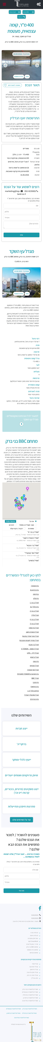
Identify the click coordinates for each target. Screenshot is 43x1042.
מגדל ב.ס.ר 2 (34, 611)
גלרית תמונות (18, 76)
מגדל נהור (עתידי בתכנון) (30, 636)
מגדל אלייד (35, 615)
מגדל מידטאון (34, 969)
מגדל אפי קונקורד (33, 670)
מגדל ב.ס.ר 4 (34, 619)
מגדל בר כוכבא (34, 644)
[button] (24, 500)
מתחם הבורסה (34, 953)
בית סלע (36, 598)
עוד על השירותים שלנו (21, 819)
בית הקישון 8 (35, 686)
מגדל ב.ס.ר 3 (34, 623)
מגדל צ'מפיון (34, 657)
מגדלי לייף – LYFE (33, 653)
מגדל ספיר (35, 964)
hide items (10, 521)
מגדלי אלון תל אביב (32, 972)
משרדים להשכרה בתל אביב (30, 1001)
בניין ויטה (36, 594)
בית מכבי (36, 682)
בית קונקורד (35, 586)
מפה (27, 76)
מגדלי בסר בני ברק (32, 975)
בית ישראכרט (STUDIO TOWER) (28, 674)
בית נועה (36, 661)
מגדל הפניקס (34, 665)
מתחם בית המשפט (32, 950)
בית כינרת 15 (34, 699)
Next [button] (37, 65)
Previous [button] (5, 65)
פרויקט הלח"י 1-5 (33, 691)
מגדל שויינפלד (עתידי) (31, 695)
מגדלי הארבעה (33, 967)
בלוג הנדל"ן (34, 978)
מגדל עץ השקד (34, 628)
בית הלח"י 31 (34, 607)
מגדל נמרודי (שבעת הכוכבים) (29, 640)
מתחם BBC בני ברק (12, 42)
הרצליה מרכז (34, 933)
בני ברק (22, 42)
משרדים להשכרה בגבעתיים (30, 992)
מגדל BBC (35, 678)
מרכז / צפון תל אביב (32, 944)
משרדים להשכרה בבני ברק (30, 989)
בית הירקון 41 (34, 590)
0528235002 (35, 915)
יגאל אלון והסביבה (33, 938)
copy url (20, 17)
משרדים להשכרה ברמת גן (30, 998)
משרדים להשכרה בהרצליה (30, 995)
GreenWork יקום (33, 941)
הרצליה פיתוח (34, 935)
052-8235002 (30, 191)
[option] (21, 65)
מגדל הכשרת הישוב (32, 632)
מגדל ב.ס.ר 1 (34, 602)
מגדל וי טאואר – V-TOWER (30, 649)
